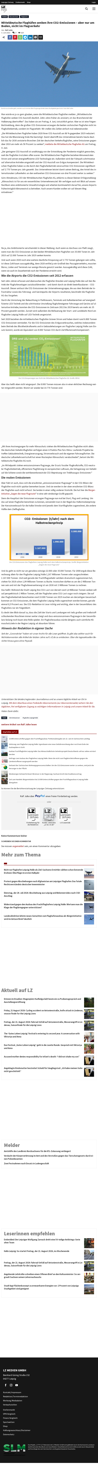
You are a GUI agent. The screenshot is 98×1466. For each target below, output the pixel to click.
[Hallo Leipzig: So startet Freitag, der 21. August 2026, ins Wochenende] (88, 1255)
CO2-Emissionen (14, 718)
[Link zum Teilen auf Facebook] (10, 37)
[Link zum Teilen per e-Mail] (40, 37)
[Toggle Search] (86, 8)
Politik (4, 17)
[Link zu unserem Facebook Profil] (5, 1385)
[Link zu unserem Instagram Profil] (11, 1385)
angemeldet (18, 846)
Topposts (24, 17)
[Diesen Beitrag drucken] (35, 37)
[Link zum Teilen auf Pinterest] (15, 37)
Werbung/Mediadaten (12, 1400)
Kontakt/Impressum (12, 1392)
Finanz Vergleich (10, 1418)
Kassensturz (14, 17)
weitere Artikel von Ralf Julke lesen (19, 724)
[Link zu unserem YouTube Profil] (16, 1385)
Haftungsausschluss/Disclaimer (16, 1430)
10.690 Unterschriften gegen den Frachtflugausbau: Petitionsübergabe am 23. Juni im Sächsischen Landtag (49, 739)
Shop (28, 2)
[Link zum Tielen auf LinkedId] (30, 37)
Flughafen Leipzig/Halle (30, 718)
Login (94, 2)
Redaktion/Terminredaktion (15, 1396)
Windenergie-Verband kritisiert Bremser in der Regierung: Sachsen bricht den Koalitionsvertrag (45, 774)
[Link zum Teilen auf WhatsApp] (20, 37)
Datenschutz (8, 1434)
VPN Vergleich (9, 1414)
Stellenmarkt (20, 2)
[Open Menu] (94, 9)
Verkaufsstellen (10, 1404)
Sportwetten (8, 1422)
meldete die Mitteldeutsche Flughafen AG (65, 144)
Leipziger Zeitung (7, 2)
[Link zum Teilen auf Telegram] (25, 37)
